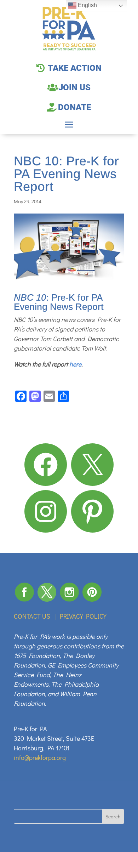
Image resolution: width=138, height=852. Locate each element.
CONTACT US (32, 616)
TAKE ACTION (75, 68)
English (86, 5)
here (75, 364)
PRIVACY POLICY (83, 616)
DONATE (74, 107)
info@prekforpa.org (40, 757)
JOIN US (74, 87)
